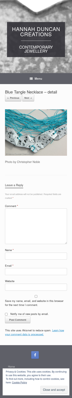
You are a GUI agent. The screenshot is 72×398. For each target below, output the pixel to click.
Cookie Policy (19, 382)
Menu (38, 78)
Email (9, 265)
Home (11, 366)
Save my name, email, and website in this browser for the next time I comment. (34, 303)
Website (9, 281)
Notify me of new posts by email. (29, 314)
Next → (28, 97)
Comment (11, 206)
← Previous (13, 97)
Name (9, 250)
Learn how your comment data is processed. (34, 332)
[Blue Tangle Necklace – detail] (36, 155)
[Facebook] (35, 355)
